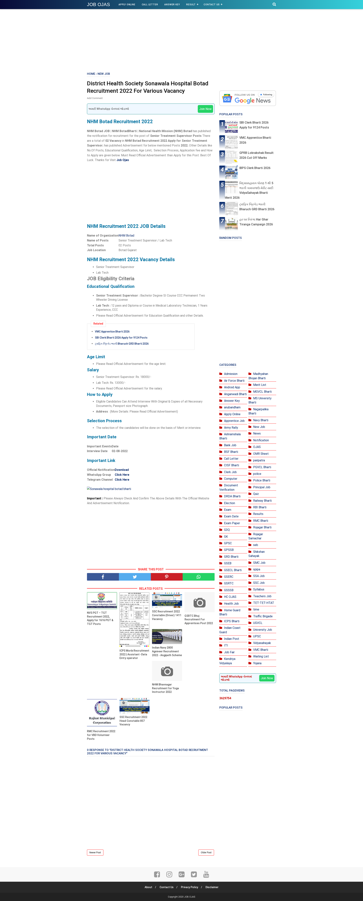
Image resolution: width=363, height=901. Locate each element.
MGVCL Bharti (262, 391)
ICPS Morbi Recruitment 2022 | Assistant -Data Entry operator (134, 654)
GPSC (228, 543)
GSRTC (228, 583)
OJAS (257, 447)
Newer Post (95, 852)
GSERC (228, 577)
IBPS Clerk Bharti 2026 (254, 168)
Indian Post (231, 639)
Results (258, 514)
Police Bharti (261, 480)
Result (191, 4)
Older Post (206, 852)
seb (255, 545)
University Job (262, 630)
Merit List (259, 385)
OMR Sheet (261, 454)
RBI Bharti (259, 507)
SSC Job (259, 583)
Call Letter (150, 4)
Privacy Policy (189, 887)
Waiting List (261, 656)
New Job (259, 427)
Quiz (256, 494)
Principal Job (261, 487)
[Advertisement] (181, 39)
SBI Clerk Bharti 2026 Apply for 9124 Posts (121, 337)
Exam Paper (232, 523)
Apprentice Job (234, 421)
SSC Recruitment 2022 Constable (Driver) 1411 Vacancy (166, 615)
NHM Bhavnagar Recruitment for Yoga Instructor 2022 (165, 688)
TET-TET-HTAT (263, 603)
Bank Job (230, 445)
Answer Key (172, 4)
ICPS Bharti (231, 621)
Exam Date (231, 516)
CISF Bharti (231, 465)
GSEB (227, 563)
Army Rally (231, 427)
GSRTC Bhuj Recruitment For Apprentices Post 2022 (199, 619)
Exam (227, 510)
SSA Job (259, 576)
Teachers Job (262, 596)
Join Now (205, 109)
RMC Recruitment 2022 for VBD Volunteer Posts (101, 735)
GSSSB (228, 590)
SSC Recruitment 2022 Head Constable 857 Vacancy (133, 721)
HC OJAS (230, 597)
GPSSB (229, 550)
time (256, 609)
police (257, 474)
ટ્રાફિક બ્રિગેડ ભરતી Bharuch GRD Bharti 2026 (122, 343)
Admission (230, 374)
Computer (230, 478)
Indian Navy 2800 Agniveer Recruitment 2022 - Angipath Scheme (167, 651)
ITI (226, 645)
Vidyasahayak (262, 643)
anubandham (232, 407)
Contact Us (212, 4)
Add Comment (95, 98)
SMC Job (259, 563)
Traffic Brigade (263, 616)
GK (226, 536)
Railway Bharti (262, 500)
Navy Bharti (260, 420)
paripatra (259, 460)
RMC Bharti (260, 521)
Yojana (257, 663)
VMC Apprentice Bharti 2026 (112, 331)
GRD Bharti (231, 556)
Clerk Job (230, 472)
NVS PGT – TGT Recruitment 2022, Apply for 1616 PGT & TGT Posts (100, 618)
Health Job (231, 603)
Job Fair (229, 652)
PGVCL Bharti (262, 467)
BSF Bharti (231, 452)
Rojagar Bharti (262, 527)
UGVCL (257, 623)
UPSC (257, 636)
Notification (261, 440)
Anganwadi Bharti (235, 394)
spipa (256, 569)
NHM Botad (126, 235)
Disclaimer (212, 887)
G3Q (227, 530)
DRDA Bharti (232, 496)
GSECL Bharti (233, 570)
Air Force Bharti (234, 380)
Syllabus (258, 589)
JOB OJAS (98, 4)
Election (229, 503)
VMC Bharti (260, 650)
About (148, 887)
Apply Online (127, 4)
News (257, 433)
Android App (232, 387)
